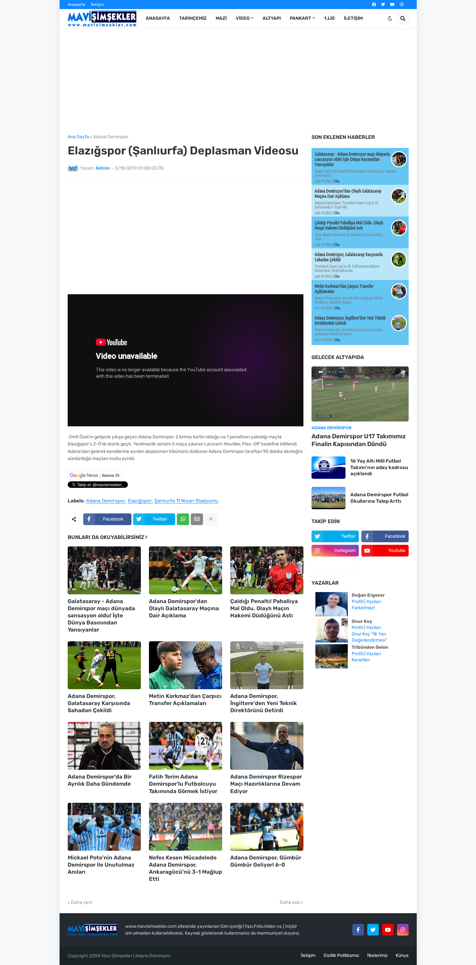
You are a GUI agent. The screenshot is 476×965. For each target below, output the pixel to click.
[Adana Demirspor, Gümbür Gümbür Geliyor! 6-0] (266, 827)
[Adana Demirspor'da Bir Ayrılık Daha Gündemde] (104, 746)
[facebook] (374, 4)
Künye (402, 955)
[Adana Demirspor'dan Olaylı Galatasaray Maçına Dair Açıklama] (185, 570)
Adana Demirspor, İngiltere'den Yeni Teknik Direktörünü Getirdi (263, 703)
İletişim (97, 4)
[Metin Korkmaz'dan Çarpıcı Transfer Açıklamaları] (185, 665)
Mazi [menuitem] (221, 18)
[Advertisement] (238, 81)
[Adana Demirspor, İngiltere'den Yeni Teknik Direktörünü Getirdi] (266, 665)
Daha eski (290, 902)
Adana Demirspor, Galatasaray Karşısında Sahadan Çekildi (99, 703)
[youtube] (392, 4)
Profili (357, 601)
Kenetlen (361, 660)
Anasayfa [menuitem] (158, 18)
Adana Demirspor (111, 137)
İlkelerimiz (377, 955)
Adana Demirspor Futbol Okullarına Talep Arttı (379, 498)
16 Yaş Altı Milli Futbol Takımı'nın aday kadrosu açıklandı (379, 467)
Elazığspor (140, 501)
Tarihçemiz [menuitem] (193, 18)
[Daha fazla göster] (211, 519)
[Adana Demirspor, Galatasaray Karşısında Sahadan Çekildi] (104, 665)
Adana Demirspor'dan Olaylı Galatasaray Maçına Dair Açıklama (184, 608)
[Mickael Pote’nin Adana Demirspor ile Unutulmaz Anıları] (104, 827)
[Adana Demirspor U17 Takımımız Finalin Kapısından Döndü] (360, 393)
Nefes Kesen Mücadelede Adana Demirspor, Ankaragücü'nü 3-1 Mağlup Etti (185, 868)
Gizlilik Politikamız (341, 955)
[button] (390, 18)
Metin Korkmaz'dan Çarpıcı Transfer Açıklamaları (185, 699)
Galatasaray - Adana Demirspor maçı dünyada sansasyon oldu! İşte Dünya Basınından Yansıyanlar (101, 615)
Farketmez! (363, 608)
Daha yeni (81, 902)
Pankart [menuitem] (300, 18)
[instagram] (401, 4)
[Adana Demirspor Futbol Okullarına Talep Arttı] (329, 498)
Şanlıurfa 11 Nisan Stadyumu (186, 501)
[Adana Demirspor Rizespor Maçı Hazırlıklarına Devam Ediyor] (266, 746)
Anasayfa (76, 4)
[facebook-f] (358, 930)
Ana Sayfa (78, 137)
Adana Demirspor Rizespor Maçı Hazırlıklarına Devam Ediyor (266, 783)
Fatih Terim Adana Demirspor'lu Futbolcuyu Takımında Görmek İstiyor (183, 783)
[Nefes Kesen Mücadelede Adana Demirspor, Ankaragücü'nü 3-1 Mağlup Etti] (185, 827)
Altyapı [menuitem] (272, 18)
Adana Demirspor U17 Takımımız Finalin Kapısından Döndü (359, 440)
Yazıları (373, 601)
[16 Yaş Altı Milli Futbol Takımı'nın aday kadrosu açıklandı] (329, 467)
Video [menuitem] (243, 18)
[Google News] (95, 479)
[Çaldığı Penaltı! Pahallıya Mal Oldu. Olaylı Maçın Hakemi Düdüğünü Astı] (266, 570)
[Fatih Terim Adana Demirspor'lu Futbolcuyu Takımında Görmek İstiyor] (185, 746)
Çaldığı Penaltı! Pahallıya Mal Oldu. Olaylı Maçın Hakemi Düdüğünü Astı (264, 608)
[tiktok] (335, 565)
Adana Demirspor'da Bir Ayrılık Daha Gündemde (99, 780)
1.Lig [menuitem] (329, 18)
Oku (337, 181)
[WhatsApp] (183, 519)
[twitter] (383, 4)
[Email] (197, 519)
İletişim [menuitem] (353, 18)
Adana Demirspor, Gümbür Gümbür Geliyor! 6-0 (265, 861)
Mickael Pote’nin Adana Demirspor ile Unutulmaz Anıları (101, 864)
